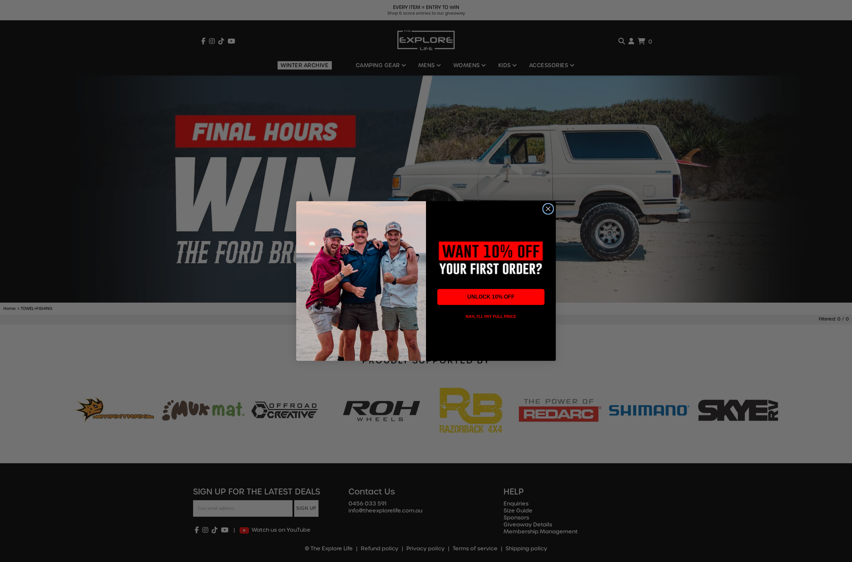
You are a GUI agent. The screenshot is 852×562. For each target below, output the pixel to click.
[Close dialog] (548, 209)
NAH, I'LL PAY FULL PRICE (491, 316)
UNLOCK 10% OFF (491, 297)
